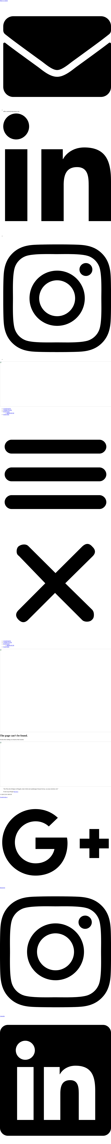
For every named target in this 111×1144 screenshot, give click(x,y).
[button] (55, 528)
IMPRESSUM (10, 413)
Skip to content (4, 0)
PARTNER (6, 414)
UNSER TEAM (7, 410)
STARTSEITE (7, 408)
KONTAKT (6, 411)
